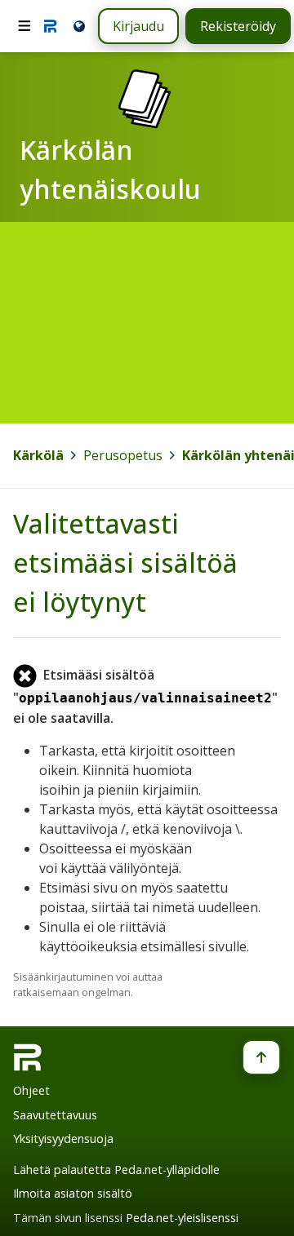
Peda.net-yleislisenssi (182, 1217)
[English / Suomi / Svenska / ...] (78, 25)
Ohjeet (31, 1090)
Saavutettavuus (55, 1115)
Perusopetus (123, 455)
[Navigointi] (24, 26)
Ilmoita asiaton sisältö (72, 1193)
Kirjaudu (138, 26)
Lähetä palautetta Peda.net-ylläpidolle (116, 1169)
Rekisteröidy (238, 26)
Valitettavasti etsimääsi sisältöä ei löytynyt (125, 562)
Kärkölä (38, 455)
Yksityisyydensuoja (63, 1138)
